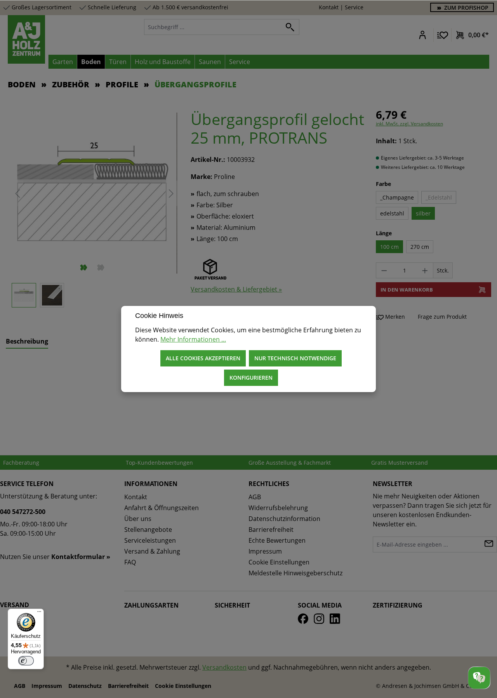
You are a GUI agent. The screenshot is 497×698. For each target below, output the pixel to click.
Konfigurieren (251, 377)
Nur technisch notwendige (295, 358)
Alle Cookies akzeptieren (203, 358)
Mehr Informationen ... (193, 339)
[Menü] (39, 613)
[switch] (26, 660)
